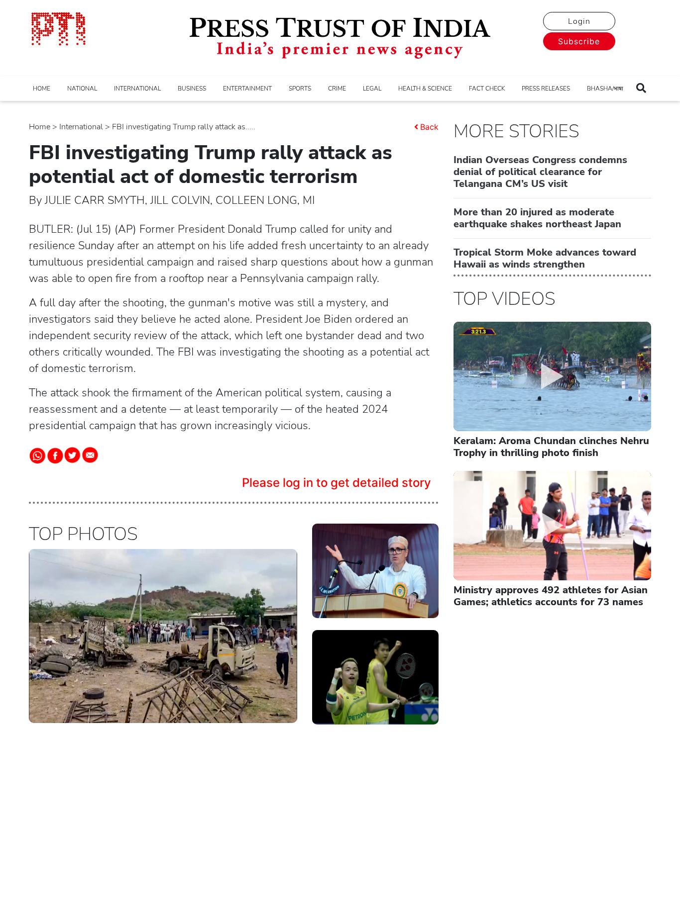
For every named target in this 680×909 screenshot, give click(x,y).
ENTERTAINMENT (247, 88)
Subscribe (579, 41)
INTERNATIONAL (137, 88)
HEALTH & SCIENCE (425, 88)
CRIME (337, 88)
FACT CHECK (487, 88)
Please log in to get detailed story (336, 482)
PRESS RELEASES (546, 88)
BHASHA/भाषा (605, 88)
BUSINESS (192, 88)
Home (39, 126)
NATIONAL (82, 88)
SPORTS (300, 88)
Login (579, 21)
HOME (41, 88)
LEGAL (372, 88)
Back (429, 127)
